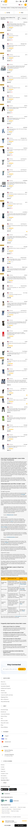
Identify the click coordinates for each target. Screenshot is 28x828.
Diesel (23, 610)
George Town (4, 778)
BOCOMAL (25, 378)
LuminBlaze (25, 212)
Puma (21, 603)
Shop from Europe (6, 812)
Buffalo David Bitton (24, 257)
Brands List (3, 712)
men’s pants (17, 616)
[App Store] (5, 789)
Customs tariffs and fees (7, 695)
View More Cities (5, 780)
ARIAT (26, 192)
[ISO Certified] (14, 800)
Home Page (3, 7)
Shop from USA (5, 807)
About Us (3, 681)
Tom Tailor (25, 292)
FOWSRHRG (25, 180)
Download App (4, 709)
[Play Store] (13, 789)
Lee (20, 583)
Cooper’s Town (4, 773)
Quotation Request (5, 686)
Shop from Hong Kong (6, 809)
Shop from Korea (17, 809)
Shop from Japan (22, 807)
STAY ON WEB (7, 825)
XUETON (25, 407)
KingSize (25, 369)
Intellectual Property (6, 688)
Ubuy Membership (5, 701)
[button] (17, 1)
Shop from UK (13, 807)
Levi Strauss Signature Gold (24, 76)
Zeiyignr (25, 301)
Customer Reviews (5, 714)
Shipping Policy (4, 697)
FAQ (2, 718)
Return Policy (4, 716)
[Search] (25, 5)
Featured (24, 18)
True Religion (24, 351)
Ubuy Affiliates (4, 727)
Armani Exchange (24, 285)
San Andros (3, 775)
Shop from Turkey (15, 811)
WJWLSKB (25, 330)
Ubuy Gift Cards (4, 722)
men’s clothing (4, 527)
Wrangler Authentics (24, 43)
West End (3, 771)
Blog (2, 725)
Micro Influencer (5, 699)
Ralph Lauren (24, 267)
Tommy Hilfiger (23, 584)
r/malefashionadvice (11, 537)
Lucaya (2, 767)
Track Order (4, 692)
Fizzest (25, 64)
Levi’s (12, 521)
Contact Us (3, 684)
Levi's (26, 34)
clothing (6, 542)
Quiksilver (25, 148)
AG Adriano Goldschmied (24, 388)
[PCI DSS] (4, 801)
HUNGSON (25, 22)
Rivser (26, 234)
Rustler (25, 96)
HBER (26, 320)
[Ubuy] (5, 1)
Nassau (2, 764)
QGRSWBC (25, 127)
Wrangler (25, 246)
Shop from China (5, 811)
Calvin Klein (22, 589)
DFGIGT (25, 105)
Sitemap (3, 690)
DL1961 (26, 341)
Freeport (3, 769)
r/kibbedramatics (10, 514)
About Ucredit (4, 720)
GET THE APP (21, 825)
